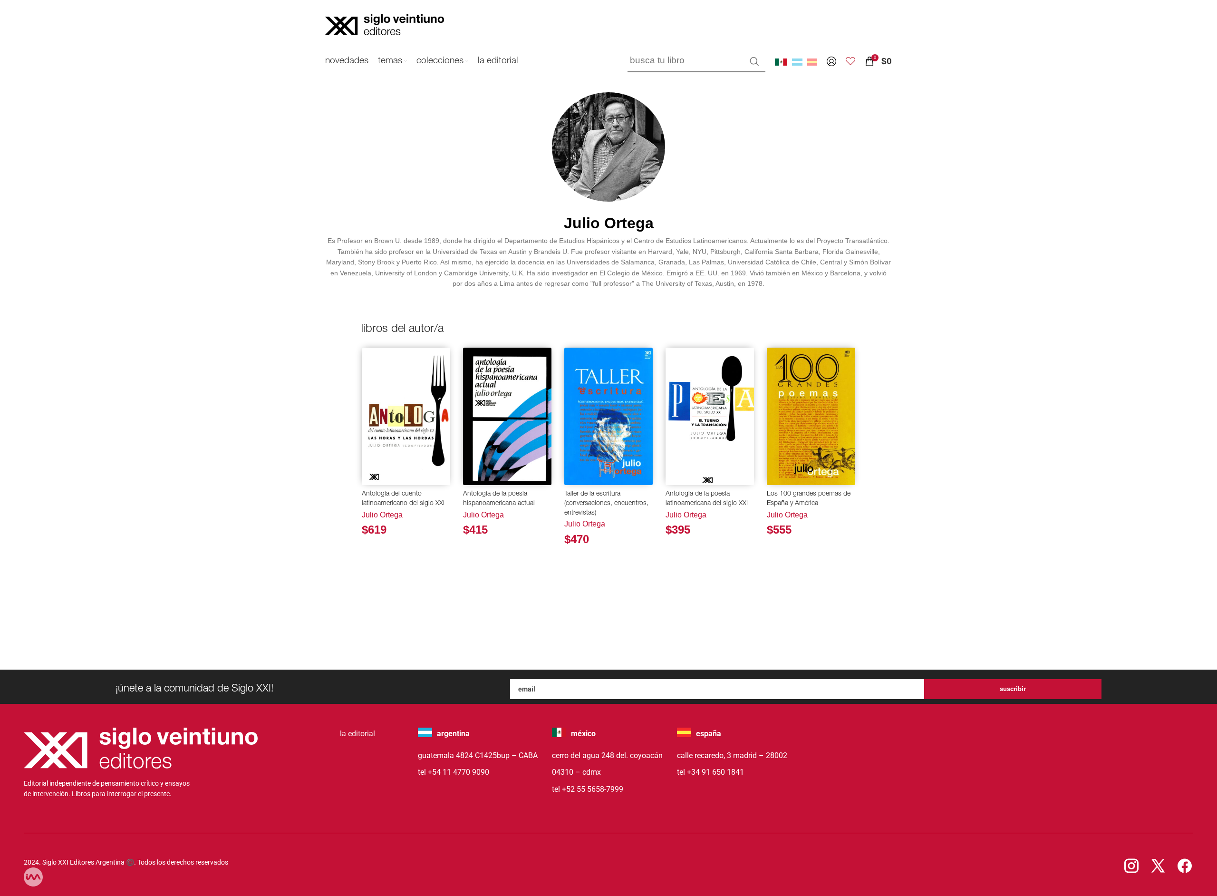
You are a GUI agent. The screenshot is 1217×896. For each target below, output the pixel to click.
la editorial (357, 733)
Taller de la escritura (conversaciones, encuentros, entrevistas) (606, 503)
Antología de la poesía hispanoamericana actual (499, 499)
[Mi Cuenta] (831, 61)
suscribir (1013, 688)
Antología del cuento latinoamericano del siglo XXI (403, 499)
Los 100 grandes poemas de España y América (808, 499)
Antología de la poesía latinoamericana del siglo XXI (707, 499)
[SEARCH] (754, 61)
